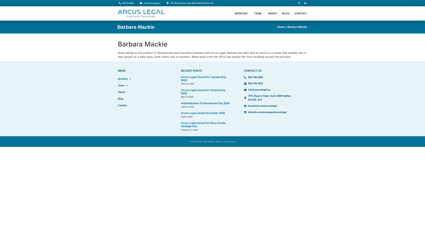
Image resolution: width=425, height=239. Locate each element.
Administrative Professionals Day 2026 (205, 103)
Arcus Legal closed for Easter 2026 (203, 113)
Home (281, 27)
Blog (286, 13)
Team (257, 13)
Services (241, 13)
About (272, 13)
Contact (301, 13)
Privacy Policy (229, 142)
